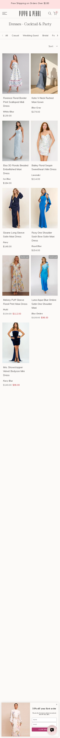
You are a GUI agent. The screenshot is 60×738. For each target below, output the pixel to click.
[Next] (57, 35)
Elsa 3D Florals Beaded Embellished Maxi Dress (15, 169)
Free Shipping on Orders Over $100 (30, 3)
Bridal (45, 35)
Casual (15, 35)
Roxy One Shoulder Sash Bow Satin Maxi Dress (43, 236)
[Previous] (2, 35)
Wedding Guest (31, 35)
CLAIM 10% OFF (44, 729)
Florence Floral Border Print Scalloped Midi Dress (15, 102)
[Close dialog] (56, 704)
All (6, 35)
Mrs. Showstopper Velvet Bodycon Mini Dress (14, 371)
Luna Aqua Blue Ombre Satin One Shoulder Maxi (44, 303)
